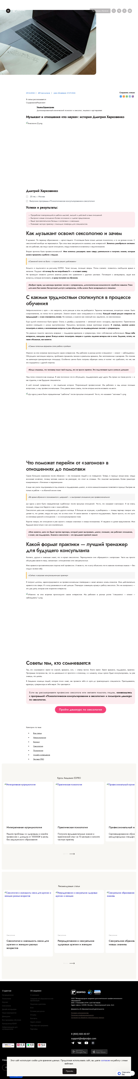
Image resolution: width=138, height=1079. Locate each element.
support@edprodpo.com (83, 1038)
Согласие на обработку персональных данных (87, 1017)
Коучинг (36, 742)
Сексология (38, 746)
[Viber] (133, 96)
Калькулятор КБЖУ (9, 1023)
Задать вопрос (35, 1022)
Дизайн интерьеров (41, 755)
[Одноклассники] (123, 96)
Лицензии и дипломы (38, 1004)
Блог (32, 1008)
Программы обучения (100, 11)
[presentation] (65, 854)
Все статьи (37, 733)
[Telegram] (130, 96)
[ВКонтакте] (120, 96)
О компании (34, 995)
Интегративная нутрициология (24, 827)
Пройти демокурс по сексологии (80, 709)
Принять (69, 1071)
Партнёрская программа (39, 1025)
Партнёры (34, 1029)
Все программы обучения (11, 1020)
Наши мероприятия (9, 1013)
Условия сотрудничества (80, 1013)
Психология (38, 750)
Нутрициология (39, 737)
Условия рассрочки (37, 1011)
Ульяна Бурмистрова (45, 107)
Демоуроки (6, 1016)
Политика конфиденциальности (82, 1015)
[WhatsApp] (126, 96)
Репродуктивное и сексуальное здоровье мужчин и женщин (76, 942)
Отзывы (33, 1015)
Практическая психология (73, 827)
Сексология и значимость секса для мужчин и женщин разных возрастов (28, 944)
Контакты (33, 1018)
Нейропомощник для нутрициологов (9, 1028)
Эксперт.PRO (38, 759)
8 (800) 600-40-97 (80, 1034)
